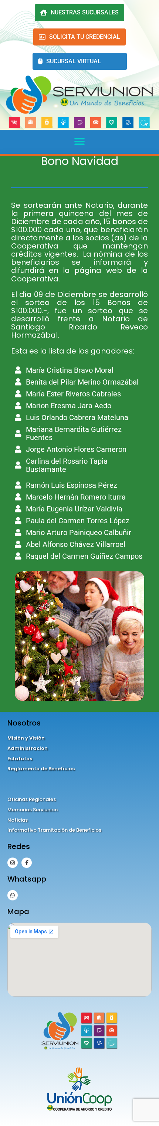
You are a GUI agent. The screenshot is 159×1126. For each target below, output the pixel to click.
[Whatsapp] (12, 895)
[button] (79, 141)
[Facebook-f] (26, 863)
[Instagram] (12, 863)
